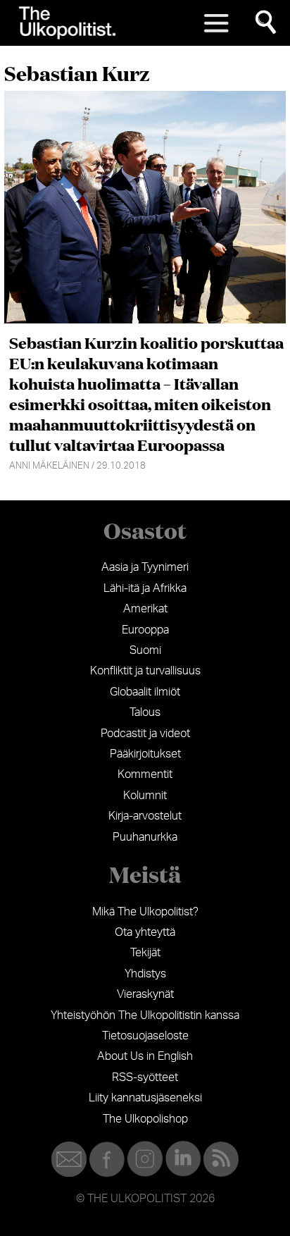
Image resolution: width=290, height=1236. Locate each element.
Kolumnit (145, 795)
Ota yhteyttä (145, 932)
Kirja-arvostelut (145, 816)
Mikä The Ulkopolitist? (145, 911)
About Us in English (145, 1056)
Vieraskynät (145, 994)
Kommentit (145, 774)
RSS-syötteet (145, 1077)
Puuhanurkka (145, 837)
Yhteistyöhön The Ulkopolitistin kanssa (145, 1015)
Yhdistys (145, 973)
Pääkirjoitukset (145, 754)
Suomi (145, 650)
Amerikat (145, 608)
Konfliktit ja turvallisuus (145, 670)
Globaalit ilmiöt (145, 692)
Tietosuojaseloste (145, 1036)
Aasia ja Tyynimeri (145, 567)
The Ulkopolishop (145, 1119)
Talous (145, 712)
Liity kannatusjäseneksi (145, 1098)
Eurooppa (145, 630)
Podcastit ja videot (145, 733)
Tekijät (145, 952)
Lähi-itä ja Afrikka (145, 588)
